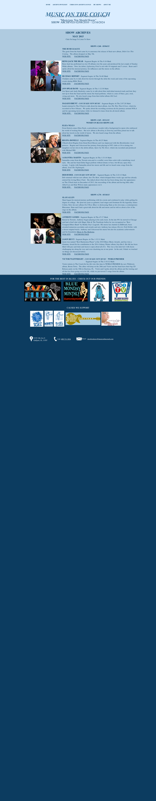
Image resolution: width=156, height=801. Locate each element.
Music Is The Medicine (85, 232)
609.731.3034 (66, 339)
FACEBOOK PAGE (81, 56)
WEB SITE (66, 56)
